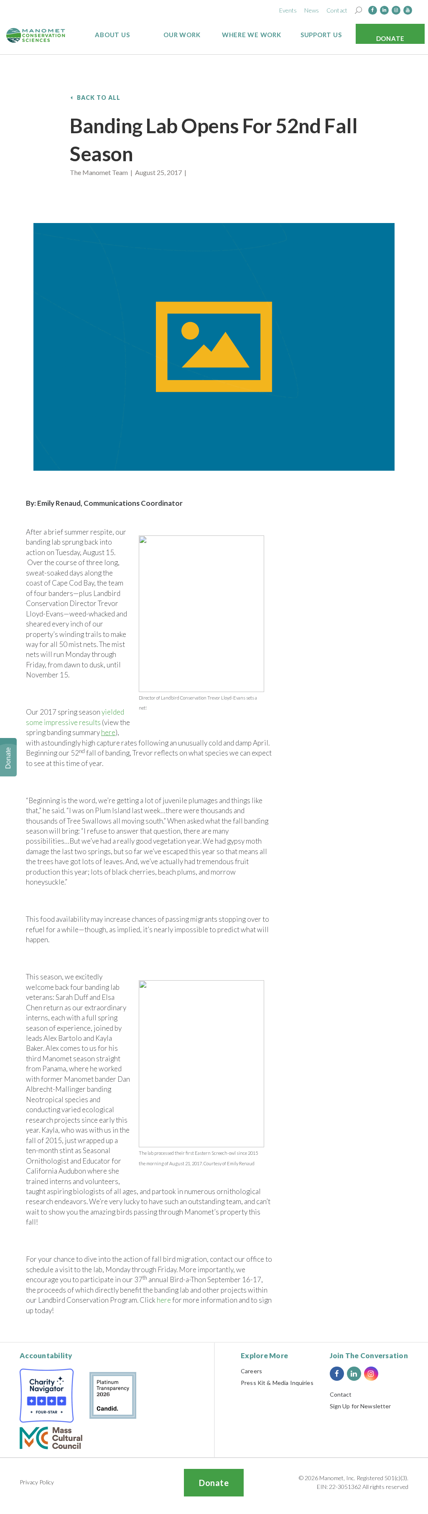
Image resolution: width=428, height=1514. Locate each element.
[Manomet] (35, 35)
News (311, 10)
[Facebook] (372, 10)
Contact (336, 10)
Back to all (99, 97)
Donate (390, 38)
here (164, 1300)
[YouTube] (407, 10)
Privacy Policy (37, 1482)
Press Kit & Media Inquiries (277, 1382)
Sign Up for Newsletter (360, 1406)
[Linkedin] (384, 10)
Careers (251, 1371)
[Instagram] (396, 10)
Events (288, 10)
